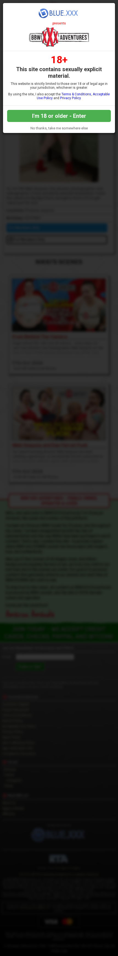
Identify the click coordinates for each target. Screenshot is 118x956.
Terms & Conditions (76, 94)
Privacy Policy (70, 98)
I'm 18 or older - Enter (59, 116)
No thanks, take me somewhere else (59, 128)
